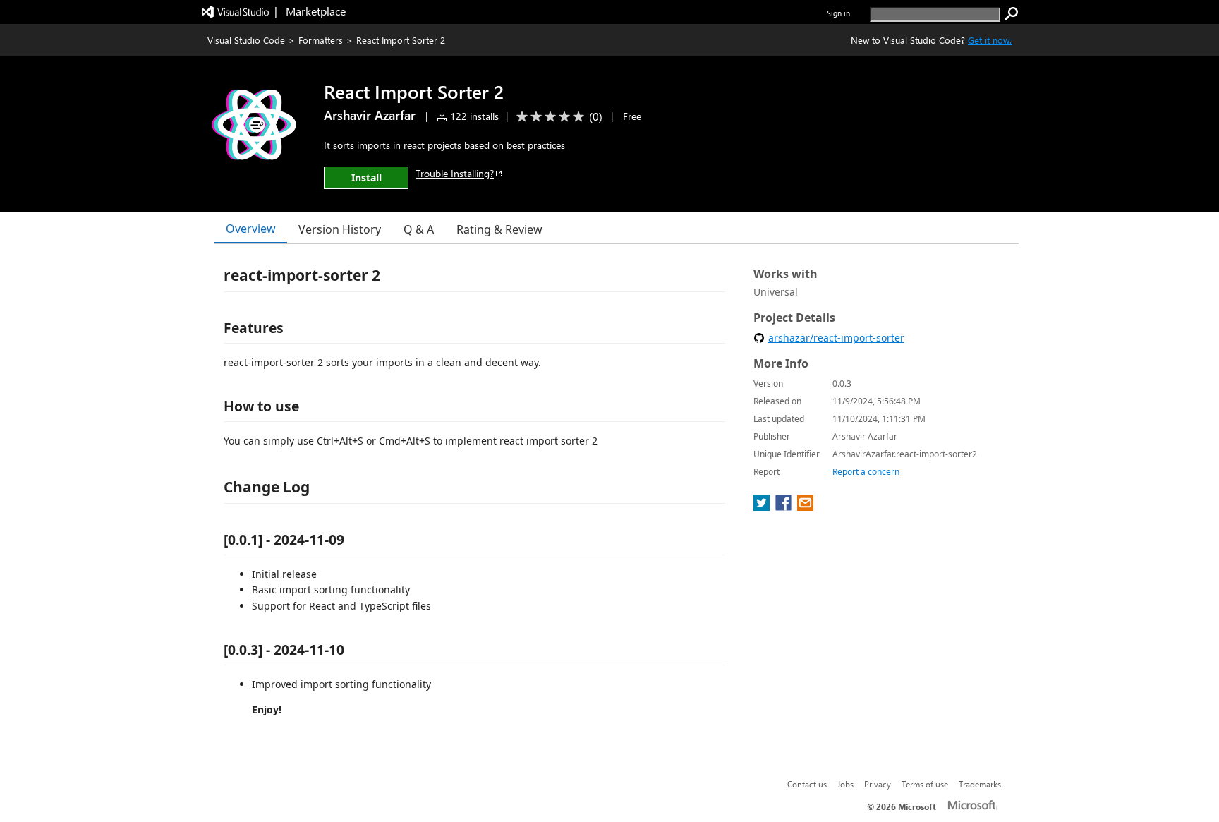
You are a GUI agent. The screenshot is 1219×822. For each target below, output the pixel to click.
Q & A (419, 229)
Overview (251, 228)
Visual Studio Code (246, 40)
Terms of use (925, 784)
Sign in (838, 13)
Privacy (877, 784)
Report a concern (865, 472)
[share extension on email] (805, 506)
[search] (1012, 14)
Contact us (807, 784)
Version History (339, 229)
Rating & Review (499, 229)
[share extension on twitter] (763, 506)
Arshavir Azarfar (370, 115)
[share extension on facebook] (785, 506)
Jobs (845, 784)
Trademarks (980, 784)
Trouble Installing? (455, 173)
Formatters (320, 40)
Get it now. (990, 40)
